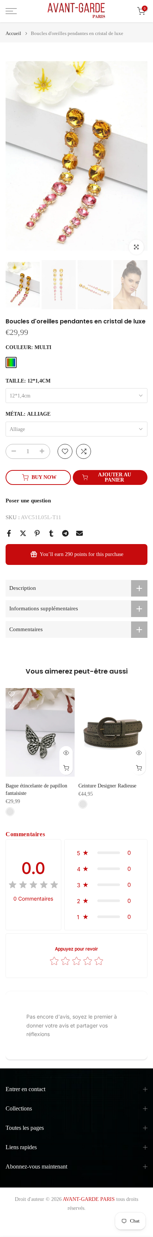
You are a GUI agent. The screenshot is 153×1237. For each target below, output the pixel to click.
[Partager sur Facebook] (9, 533)
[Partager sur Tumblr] (51, 533)
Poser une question (28, 501)
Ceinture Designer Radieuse (107, 786)
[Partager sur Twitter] (23, 533)
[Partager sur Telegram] (65, 533)
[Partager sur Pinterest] (37, 533)
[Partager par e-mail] (79, 533)
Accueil (13, 33)
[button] (106, 853)
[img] (33, 885)
